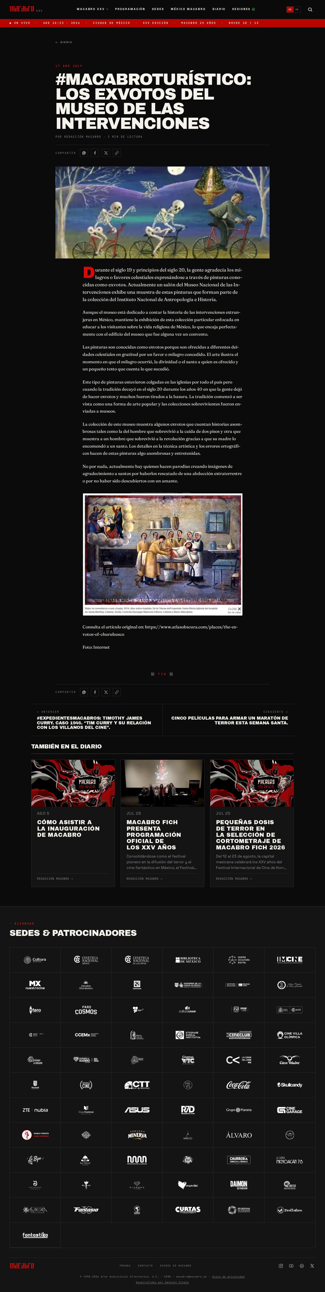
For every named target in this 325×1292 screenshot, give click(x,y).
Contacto (145, 1265)
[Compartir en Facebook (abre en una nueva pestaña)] (95, 153)
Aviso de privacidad (228, 1276)
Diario (219, 9)
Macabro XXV (89, 9)
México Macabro (188, 9)
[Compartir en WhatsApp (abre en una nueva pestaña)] (84, 153)
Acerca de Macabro (176, 1265)
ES (290, 9)
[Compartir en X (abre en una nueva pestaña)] (106, 153)
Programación (130, 9)
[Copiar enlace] (117, 153)
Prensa (125, 1265)
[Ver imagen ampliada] (162, 554)
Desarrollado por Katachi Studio (162, 1282)
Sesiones (243, 9)
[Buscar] (310, 9)
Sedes (158, 9)
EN (297, 9)
